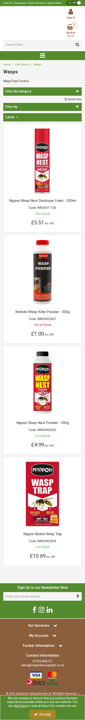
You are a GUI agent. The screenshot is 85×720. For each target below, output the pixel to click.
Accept (45, 714)
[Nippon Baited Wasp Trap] (43, 494)
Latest (10, 117)
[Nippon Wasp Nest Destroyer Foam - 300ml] (43, 160)
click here (20, 706)
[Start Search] (77, 44)
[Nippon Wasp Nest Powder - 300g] (43, 382)
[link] (34, 609)
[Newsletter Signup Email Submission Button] (78, 596)
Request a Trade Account (30, 3)
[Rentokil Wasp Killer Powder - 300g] (43, 271)
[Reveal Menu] (42, 55)
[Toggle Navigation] (42, 56)
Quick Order (54, 3)
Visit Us (7, 3)
